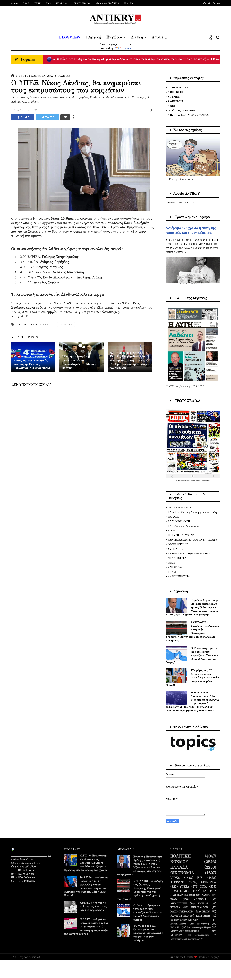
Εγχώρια (114, 37)
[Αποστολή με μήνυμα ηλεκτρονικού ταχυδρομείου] (65, 117)
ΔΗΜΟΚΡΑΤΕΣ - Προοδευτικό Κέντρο (189, 553)
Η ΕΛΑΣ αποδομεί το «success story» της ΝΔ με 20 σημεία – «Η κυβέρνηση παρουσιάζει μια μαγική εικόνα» (86, 926)
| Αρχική (93, 37)
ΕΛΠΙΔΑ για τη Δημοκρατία (183, 525)
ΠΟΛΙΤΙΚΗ (64, 75)
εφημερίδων (196, 480)
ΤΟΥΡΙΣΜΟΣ (194, 939)
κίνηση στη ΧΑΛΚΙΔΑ (107, 3)
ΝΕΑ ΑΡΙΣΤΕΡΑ (177, 558)
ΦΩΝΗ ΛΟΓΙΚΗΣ (178, 544)
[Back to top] (222, 969)
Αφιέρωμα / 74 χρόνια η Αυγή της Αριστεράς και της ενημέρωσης (93, 906)
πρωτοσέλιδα (183, 480)
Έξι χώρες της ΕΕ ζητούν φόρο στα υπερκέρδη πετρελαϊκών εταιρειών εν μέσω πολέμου (192, 677)
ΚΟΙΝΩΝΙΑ (208, 882)
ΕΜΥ (48, 3)
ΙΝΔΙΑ (174, 899)
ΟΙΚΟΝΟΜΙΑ (182, 873)
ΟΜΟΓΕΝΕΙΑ (177, 939)
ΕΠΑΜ (172, 571)
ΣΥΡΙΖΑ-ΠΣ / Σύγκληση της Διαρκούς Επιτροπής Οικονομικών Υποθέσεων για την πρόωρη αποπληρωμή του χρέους (192, 631)
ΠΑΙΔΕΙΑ (182, 895)
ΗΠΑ (203, 886)
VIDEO (175, 878)
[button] (211, 37)
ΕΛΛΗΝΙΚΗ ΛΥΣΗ (179, 521)
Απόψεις (159, 37)
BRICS (206, 911)
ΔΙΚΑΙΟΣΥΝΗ (178, 903)
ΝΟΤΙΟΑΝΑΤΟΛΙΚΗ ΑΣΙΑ (184, 920)
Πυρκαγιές (203, 923)
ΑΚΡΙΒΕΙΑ (200, 899)
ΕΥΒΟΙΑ (175, 907)
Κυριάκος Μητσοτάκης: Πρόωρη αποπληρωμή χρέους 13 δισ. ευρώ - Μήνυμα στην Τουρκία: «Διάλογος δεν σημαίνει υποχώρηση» (192, 607)
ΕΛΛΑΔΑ (179, 867)
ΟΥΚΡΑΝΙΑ (203, 895)
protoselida (206, 480)
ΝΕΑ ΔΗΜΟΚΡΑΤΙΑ (179, 507)
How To (128, 3)
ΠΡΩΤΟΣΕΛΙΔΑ (82, 3)
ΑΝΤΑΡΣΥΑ (175, 567)
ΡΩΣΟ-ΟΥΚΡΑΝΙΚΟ (182, 911)
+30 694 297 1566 (25, 866)
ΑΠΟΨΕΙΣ (177, 882)
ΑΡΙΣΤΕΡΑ (176, 935)
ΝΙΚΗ (171, 562)
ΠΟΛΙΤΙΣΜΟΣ (180, 891)
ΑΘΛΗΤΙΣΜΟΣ (178, 923)
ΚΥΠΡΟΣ (203, 903)
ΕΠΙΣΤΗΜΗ (203, 915)
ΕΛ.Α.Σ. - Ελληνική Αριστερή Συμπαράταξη (192, 512)
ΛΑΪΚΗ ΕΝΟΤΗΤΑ (179, 576)
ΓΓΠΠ (37, 3)
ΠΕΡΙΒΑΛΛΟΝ (199, 907)
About (14, 3)
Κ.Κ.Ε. (172, 530)
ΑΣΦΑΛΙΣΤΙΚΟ (179, 915)
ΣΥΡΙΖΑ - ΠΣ (175, 548)
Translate (126, 48)
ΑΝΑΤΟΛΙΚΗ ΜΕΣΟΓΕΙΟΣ (184, 931)
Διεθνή (137, 37)
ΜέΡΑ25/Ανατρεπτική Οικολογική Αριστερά (192, 539)
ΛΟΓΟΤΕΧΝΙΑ (202, 935)
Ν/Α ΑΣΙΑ (175, 927)
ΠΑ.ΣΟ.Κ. (174, 516)
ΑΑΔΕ (26, 3)
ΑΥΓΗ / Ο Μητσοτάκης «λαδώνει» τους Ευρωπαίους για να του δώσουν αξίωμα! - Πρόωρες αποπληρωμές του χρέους (86, 863)
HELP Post (62, 3)
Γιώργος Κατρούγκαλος (36, 75)
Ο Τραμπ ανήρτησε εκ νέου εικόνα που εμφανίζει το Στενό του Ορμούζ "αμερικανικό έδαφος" (192, 655)
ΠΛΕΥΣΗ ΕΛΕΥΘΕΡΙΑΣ (182, 535)
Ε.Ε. (200, 878)
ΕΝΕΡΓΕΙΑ (209, 891)
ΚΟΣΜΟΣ (179, 861)
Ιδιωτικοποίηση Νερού (199, 927)
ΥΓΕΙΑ (184, 886)
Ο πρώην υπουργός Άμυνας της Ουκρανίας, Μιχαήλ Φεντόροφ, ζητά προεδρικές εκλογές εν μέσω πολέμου (130, 59)
